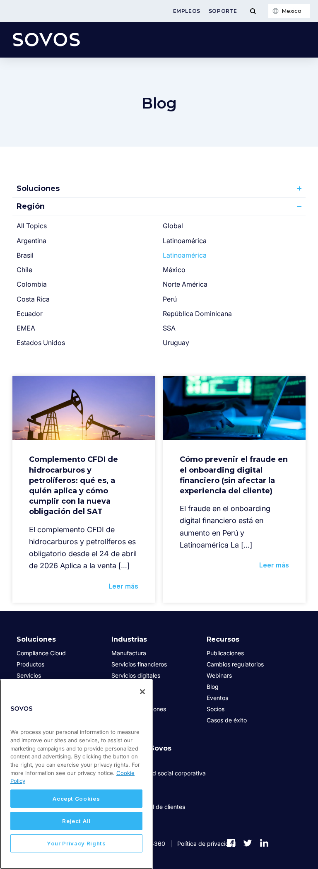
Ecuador (30, 313)
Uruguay (176, 342)
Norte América (185, 284)
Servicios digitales (135, 675)
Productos (30, 664)
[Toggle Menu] (252, 11)
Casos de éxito (227, 720)
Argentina (31, 241)
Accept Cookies (76, 798)
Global (173, 226)
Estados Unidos (41, 342)
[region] (76, 774)
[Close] (142, 692)
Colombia (32, 284)
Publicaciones (225, 653)
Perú (170, 299)
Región (31, 206)
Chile (24, 270)
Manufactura (128, 653)
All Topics (32, 226)
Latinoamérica (185, 241)
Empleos (186, 11)
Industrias (129, 639)
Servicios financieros (139, 664)
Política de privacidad (206, 843)
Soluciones (38, 188)
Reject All (76, 821)
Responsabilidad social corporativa (158, 773)
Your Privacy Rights (76, 843)
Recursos (223, 639)
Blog (213, 686)
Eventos (217, 697)
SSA (169, 328)
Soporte (223, 11)
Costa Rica (33, 299)
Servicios (29, 675)
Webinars (219, 675)
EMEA (26, 328)
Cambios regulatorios (235, 664)
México (174, 270)
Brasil (25, 255)
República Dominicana (197, 313)
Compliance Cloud (41, 653)
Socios (215, 708)
